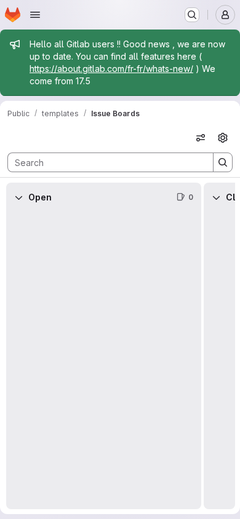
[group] (103, 360)
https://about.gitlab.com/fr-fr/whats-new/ (111, 68)
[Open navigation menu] (35, 15)
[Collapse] (18, 197)
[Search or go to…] (192, 14)
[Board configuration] (223, 138)
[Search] (223, 162)
